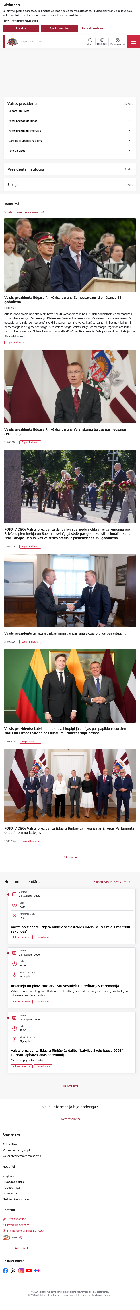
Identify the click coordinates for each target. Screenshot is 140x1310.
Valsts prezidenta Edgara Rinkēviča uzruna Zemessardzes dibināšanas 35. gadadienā (63, 299)
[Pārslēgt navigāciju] (133, 41)
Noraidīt (21, 28)
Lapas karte (10, 1193)
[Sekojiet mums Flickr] (37, 1270)
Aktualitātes (10, 1144)
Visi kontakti (21, 1248)
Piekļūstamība (11, 1187)
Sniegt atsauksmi (70, 1119)
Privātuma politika (14, 1182)
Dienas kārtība (43, 937)
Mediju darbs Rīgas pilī (16, 1150)
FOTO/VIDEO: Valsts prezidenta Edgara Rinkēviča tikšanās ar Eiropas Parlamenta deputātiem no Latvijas (69, 830)
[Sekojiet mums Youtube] (29, 1270)
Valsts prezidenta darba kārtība (22, 1156)
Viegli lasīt (9, 1176)
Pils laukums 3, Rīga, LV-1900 (25, 1230)
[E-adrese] (10, 1238)
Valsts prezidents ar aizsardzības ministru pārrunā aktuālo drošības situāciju (65, 633)
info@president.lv (18, 1225)
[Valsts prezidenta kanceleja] (25, 41)
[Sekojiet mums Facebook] (5, 1270)
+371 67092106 (16, 1219)
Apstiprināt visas (60, 28)
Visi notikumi (70, 1086)
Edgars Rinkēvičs (15, 342)
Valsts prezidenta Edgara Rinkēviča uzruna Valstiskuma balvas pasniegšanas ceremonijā (65, 431)
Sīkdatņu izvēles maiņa (16, 1199)
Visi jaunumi (70, 857)
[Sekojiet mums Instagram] (21, 1270)
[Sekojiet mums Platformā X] (13, 1270)
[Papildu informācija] (20, 1237)
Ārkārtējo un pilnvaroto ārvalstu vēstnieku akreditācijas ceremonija (65, 986)
